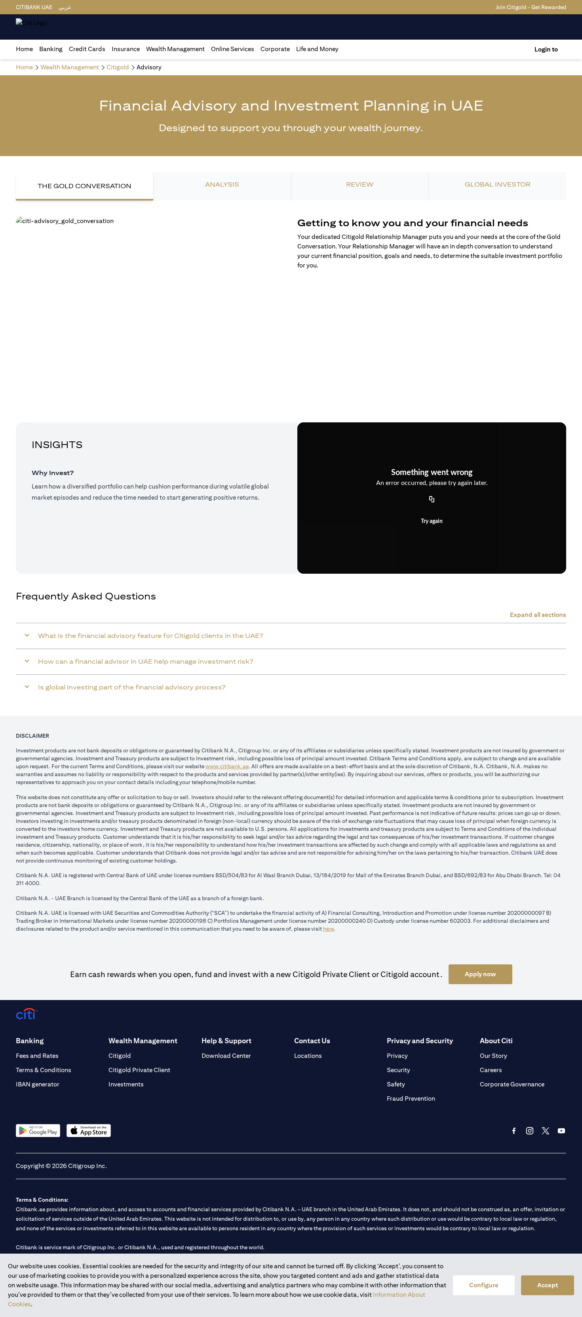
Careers (491, 1070)
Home (24, 49)
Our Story (493, 1055)
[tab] (51, 49)
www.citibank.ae (227, 766)
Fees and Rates (37, 1055)
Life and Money (317, 49)
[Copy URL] (432, 500)
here (328, 929)
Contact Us (312, 1040)
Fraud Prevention (411, 1098)
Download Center (226, 1055)
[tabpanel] (291, 292)
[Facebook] (514, 1130)
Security (398, 1070)
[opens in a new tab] (38, 1130)
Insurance (126, 49)
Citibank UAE (34, 7)
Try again (432, 521)
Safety (396, 1084)
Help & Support (226, 1040)
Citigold (119, 1055)
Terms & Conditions (43, 1070)
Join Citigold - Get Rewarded (531, 7)
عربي (65, 7)
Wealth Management (175, 49)
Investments (126, 1084)
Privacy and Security (420, 1040)
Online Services (232, 49)
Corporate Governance (512, 1084)
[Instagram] (529, 1130)
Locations (308, 1055)
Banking (51, 49)
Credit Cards (87, 49)
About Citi (496, 1040)
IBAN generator (37, 1084)
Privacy (397, 1055)
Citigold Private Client (139, 1070)
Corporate (275, 49)
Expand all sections (538, 614)
